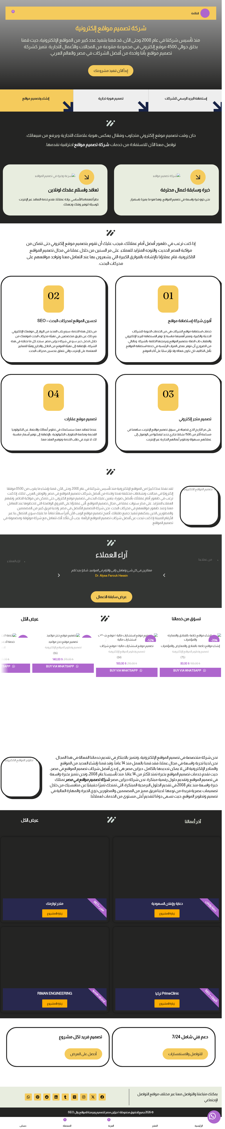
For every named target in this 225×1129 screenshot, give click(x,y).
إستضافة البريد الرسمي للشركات (186, 98)
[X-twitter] (92, 1097)
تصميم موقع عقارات (80, 419)
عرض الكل (29, 618)
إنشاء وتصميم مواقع (35, 98)
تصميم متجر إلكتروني (195, 419)
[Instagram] (83, 1097)
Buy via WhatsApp (187, 670)
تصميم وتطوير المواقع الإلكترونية (190, 651)
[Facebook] (102, 1097)
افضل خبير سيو (80, 341)
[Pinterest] (37, 1097)
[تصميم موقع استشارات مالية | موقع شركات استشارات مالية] (127, 637)
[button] (59, 575)
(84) (119, 657)
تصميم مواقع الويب (89, 513)
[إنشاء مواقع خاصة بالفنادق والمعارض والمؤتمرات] (190, 637)
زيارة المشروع (167, 913)
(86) (55, 653)
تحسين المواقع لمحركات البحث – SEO (67, 321)
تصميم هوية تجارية (110, 98)
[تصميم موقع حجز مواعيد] (63, 635)
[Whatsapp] (28, 1097)
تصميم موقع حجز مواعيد (63, 641)
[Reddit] (46, 1097)
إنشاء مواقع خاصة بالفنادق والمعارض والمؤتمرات (190, 646)
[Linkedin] (56, 1097)
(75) (182, 657)
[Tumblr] (65, 1097)
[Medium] (74, 1097)
